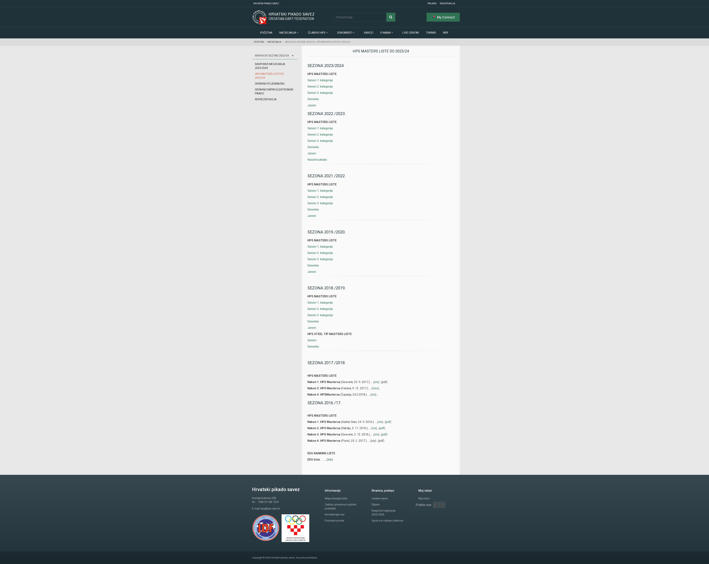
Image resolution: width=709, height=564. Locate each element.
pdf (388, 422)
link (330, 459)
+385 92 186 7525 (268, 501)
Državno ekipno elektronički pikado (274, 91)
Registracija (447, 3)
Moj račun (424, 498)
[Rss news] (442, 505)
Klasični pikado (317, 159)
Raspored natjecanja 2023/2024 (270, 66)
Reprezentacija (266, 99)
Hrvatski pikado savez (266, 3)
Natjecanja (274, 42)
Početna (266, 32)
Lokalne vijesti (379, 498)
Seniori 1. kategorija (320, 80)
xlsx (375, 388)
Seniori (311, 340)
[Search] (390, 17)
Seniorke (313, 99)
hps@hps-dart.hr (270, 508)
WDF (445, 32)
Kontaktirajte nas (335, 514)
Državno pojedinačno (270, 83)
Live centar (411, 32)
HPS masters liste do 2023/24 (269, 75)
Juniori (311, 105)
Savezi (368, 32)
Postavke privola (334, 520)
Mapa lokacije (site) (336, 498)
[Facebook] (436, 505)
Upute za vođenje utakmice (387, 520)
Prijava (432, 3)
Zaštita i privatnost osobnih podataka (340, 506)
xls (376, 382)
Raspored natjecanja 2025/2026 (383, 512)
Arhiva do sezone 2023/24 (272, 55)
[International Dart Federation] (267, 528)
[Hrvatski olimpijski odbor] (296, 528)
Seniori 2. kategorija (320, 86)
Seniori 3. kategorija (320, 93)
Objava (375, 504)
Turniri (431, 32)
